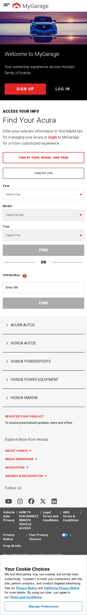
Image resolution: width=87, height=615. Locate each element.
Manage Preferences (43, 606)
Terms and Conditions (26, 597)
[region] (43, 585)
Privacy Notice (26, 588)
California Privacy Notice (61, 588)
